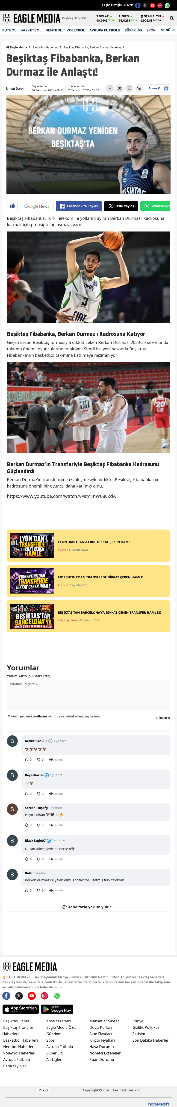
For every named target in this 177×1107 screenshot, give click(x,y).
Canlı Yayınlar (14, 1065)
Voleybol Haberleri (19, 1053)
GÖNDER (163, 718)
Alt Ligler (54, 1059)
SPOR (151, 30)
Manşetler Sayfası (104, 1020)
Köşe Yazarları (58, 1020)
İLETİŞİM (116, 5)
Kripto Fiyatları (102, 1040)
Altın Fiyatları (100, 1033)
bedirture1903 (36, 741)
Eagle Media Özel (61, 1027)
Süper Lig (54, 1053)
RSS (44, 1090)
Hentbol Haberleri (19, 1046)
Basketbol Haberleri (45, 47)
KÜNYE (128, 5)
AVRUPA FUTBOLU (104, 30)
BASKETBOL (31, 30)
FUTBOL (9, 30)
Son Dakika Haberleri (151, 1040)
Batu (28, 873)
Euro (125, 16)
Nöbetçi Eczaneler (105, 1053)
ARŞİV (106, 5)
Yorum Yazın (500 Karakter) (28, 676)
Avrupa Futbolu (16, 1059)
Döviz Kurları (100, 1027)
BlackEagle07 (35, 840)
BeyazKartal (34, 775)
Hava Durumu (101, 1046)
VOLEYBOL (75, 30)
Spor (50, 1040)
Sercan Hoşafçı (36, 808)
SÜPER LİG (133, 30)
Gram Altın (152, 16)
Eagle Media (18, 47)
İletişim (139, 1033)
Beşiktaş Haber (16, 1020)
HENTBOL (54, 30)
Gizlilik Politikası (146, 1027)
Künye (138, 1020)
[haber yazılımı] (158, 1103)
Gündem (54, 1033)
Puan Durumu (101, 1059)
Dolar (104, 16)
